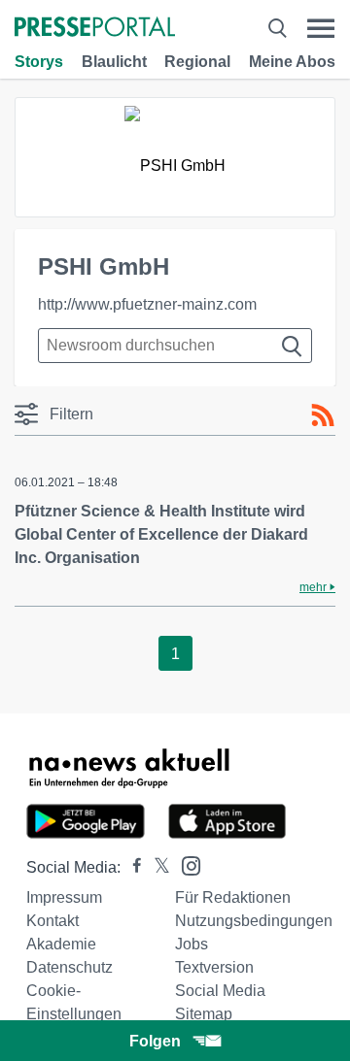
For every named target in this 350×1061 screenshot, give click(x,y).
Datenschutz (69, 967)
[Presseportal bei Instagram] (185, 864)
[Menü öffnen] (320, 29)
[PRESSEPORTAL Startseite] (95, 29)
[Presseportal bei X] (156, 867)
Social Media (220, 990)
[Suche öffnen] (277, 29)
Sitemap (203, 1014)
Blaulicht (114, 61)
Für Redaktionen (233, 897)
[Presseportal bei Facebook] (131, 867)
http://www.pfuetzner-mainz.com (147, 304)
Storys (39, 61)
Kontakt (52, 920)
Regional (197, 61)
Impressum (64, 897)
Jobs (191, 944)
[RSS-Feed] (322, 415)
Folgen (155, 1041)
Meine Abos (292, 61)
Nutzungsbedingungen (253, 920)
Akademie (61, 944)
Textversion (214, 967)
